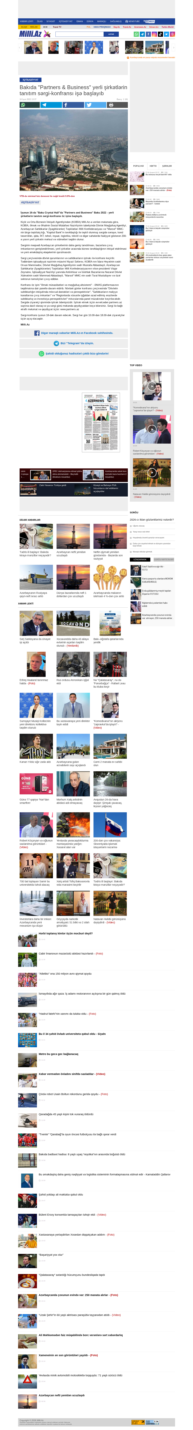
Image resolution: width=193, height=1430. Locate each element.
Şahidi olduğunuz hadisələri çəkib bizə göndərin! (77, 353)
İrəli (173, 47)
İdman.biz (154, 27)
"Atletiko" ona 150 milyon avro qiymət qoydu (65, 973)
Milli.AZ (30, 34)
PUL (89, 27)
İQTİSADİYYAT (66, 21)
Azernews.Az (140, 27)
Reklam (33, 27)
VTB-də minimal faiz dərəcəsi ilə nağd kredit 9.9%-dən (47, 196)
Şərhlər (167, 166)
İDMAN (79, 21)
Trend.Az (127, 27)
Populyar (138, 166)
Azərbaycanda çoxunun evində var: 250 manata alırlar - (78, 1295)
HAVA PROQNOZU (102, 27)
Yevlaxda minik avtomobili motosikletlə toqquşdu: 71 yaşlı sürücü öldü (80, 1375)
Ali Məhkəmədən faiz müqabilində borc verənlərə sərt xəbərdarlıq (81, 1335)
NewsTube (134, 21)
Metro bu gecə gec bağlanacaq (58, 1054)
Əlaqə (24, 27)
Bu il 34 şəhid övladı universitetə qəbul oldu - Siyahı (72, 1033)
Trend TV (57, 27)
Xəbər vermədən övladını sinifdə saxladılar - (72, 1074)
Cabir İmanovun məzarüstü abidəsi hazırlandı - (71, 953)
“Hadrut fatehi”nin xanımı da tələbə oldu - (67, 1013)
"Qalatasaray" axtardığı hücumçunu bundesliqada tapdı (72, 1274)
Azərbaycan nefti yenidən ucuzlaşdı (62, 1395)
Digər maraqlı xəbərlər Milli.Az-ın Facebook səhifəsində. (76, 333)
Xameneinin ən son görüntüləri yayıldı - (68, 1355)
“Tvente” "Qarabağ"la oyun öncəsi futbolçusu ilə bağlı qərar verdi (77, 1134)
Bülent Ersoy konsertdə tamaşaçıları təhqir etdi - (72, 1214)
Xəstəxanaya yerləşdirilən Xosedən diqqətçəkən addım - (76, 1234)
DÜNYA (90, 21)
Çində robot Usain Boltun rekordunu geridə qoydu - (73, 1094)
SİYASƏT (50, 21)
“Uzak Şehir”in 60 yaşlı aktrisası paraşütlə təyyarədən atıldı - (80, 1315)
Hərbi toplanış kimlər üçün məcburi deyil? (66, 933)
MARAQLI (101, 21)
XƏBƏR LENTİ (26, 21)
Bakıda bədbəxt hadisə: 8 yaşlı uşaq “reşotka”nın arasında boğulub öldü (82, 1154)
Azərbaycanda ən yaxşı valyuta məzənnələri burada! (152, 57)
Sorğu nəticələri (164, 559)
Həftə (153, 166)
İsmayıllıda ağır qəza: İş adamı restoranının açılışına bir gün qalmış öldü (82, 993)
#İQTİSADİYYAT (30, 202)
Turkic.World (168, 27)
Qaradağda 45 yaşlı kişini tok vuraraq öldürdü (66, 1114)
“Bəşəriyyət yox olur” (51, 1254)
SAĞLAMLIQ (116, 21)
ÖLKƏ (40, 21)
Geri (19, 47)
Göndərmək (140, 559)
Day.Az (117, 27)
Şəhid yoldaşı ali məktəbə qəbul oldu (61, 1194)
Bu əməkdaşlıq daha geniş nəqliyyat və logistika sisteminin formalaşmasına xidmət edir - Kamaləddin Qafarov (104, 1174)
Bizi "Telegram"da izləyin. (77, 343)
